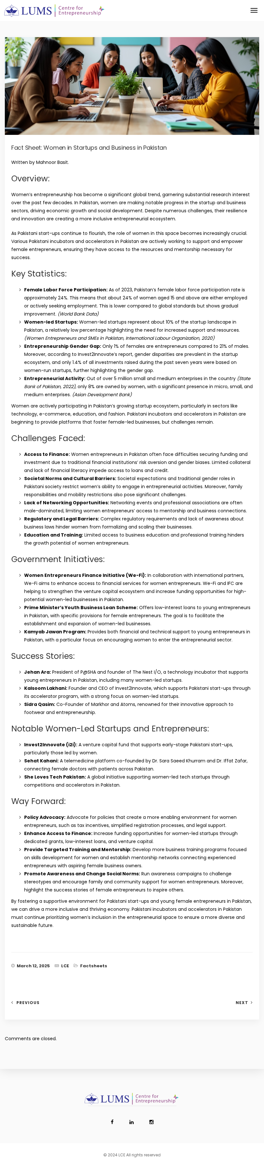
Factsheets (93, 966)
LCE (65, 966)
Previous (28, 1002)
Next (242, 1002)
